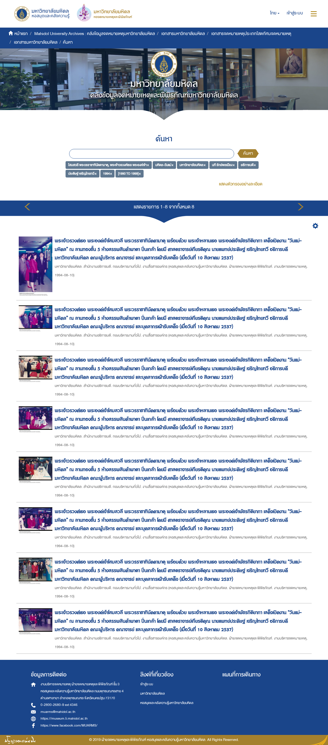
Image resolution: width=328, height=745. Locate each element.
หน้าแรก (21, 33)
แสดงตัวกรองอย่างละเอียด (240, 184)
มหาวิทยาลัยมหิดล (152, 694)
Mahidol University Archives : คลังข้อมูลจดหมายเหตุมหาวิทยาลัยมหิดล (94, 33)
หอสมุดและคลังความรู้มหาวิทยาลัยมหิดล (166, 703)
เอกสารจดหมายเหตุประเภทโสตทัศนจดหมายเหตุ (251, 33)
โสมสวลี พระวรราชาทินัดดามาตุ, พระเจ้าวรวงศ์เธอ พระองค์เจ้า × (108, 165)
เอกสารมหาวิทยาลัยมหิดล (183, 33)
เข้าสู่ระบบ (146, 684)
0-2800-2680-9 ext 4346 (59, 705)
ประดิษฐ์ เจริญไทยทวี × (82, 173)
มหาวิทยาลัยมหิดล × (193, 165)
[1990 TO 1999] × (129, 173)
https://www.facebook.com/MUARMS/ (69, 725)
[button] (275, 13)
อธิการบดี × (248, 165)
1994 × (107, 173)
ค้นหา (248, 153)
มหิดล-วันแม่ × (164, 165)
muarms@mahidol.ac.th (58, 712)
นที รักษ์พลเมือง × (223, 165)
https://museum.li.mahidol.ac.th (64, 718)
